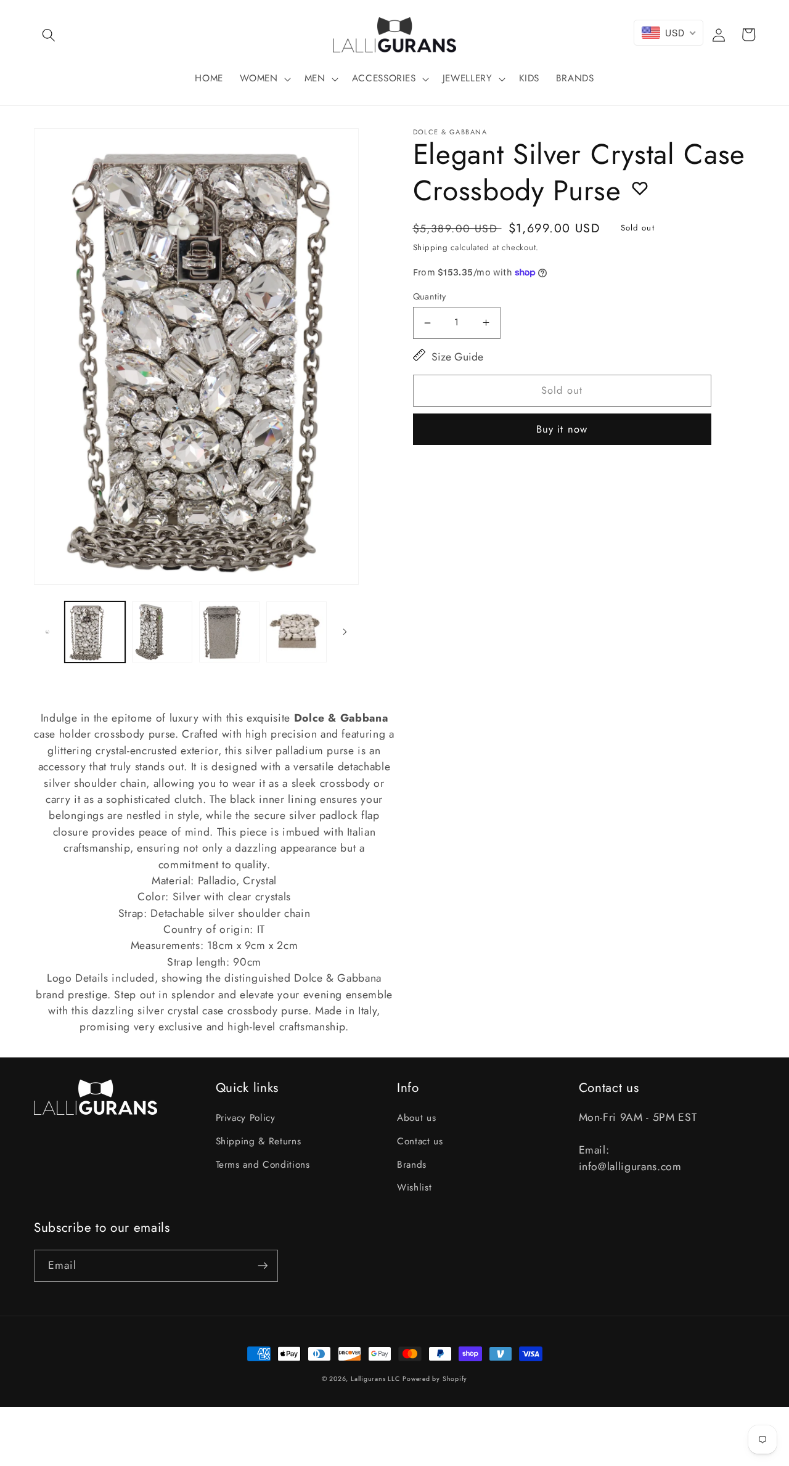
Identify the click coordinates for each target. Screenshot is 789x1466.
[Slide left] (47, 631)
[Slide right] (345, 631)
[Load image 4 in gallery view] (296, 631)
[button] (48, 34)
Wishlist (414, 1187)
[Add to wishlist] (640, 188)
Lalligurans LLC (375, 1378)
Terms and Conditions (263, 1164)
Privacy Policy (246, 1118)
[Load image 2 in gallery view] (162, 631)
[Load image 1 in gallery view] (95, 631)
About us (416, 1118)
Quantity (429, 296)
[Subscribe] (262, 1266)
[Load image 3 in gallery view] (229, 631)
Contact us (420, 1141)
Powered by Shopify (435, 1378)
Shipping (430, 247)
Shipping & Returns (258, 1141)
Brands (412, 1164)
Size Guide (457, 357)
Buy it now (561, 428)
